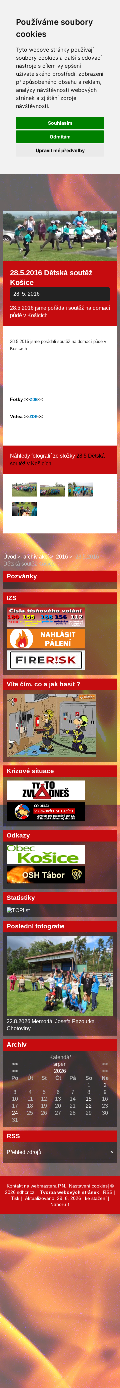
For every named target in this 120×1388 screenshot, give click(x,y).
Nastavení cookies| (89, 1186)
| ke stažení (95, 1198)
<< (15, 1064)
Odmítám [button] (60, 136)
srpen (60, 1064)
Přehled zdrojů (24, 1152)
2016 (62, 557)
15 (89, 1099)
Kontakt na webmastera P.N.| (38, 1186)
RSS (107, 1192)
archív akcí (36, 557)
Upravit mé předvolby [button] (60, 150)
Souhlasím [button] (60, 123)
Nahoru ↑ (60, 1204)
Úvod (9, 557)
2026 (60, 1071)
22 (89, 1106)
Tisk (15, 1198)
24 (15, 1113)
